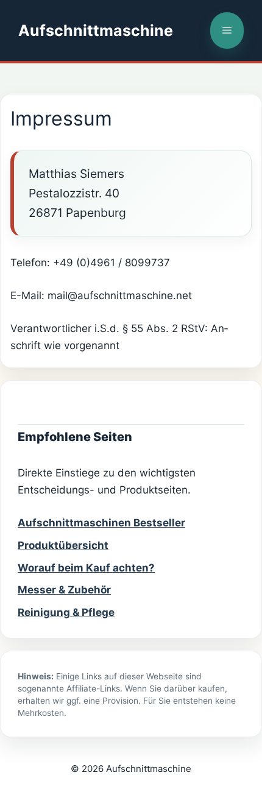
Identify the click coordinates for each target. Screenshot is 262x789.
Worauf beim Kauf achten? (86, 568)
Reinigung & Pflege (66, 612)
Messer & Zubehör (64, 590)
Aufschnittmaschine (95, 30)
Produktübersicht (63, 545)
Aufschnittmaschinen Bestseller (101, 523)
